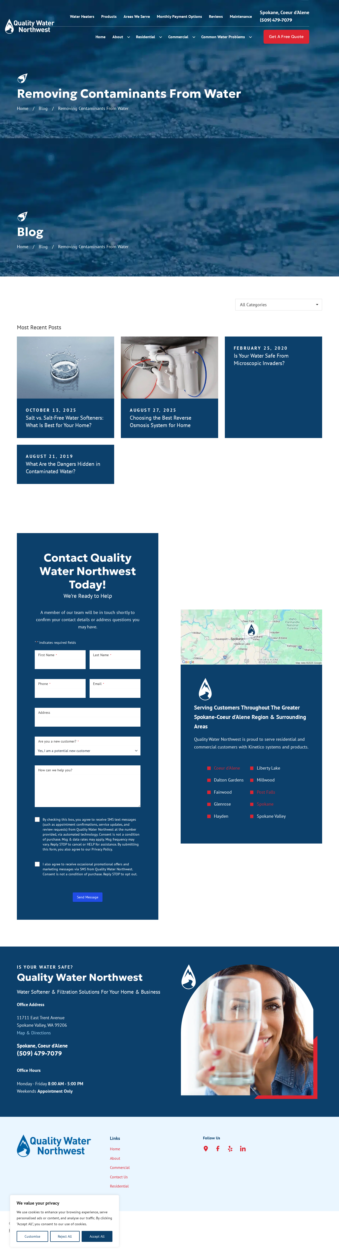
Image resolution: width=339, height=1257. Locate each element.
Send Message (87, 897)
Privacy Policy (102, 849)
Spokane (265, 804)
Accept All (97, 1236)
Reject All (65, 1236)
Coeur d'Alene (227, 768)
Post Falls (266, 792)
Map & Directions (34, 1033)
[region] (64, 1221)
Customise (32, 1236)
